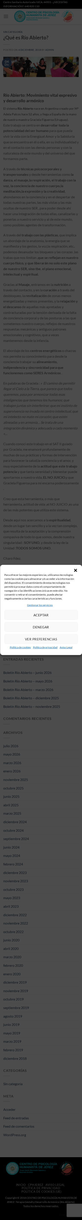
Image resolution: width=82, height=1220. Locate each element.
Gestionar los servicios (40, 605)
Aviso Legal (66, 647)
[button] (75, 570)
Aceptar (41, 615)
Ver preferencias (41, 639)
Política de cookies (20, 647)
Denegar (41, 627)
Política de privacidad (45, 647)
